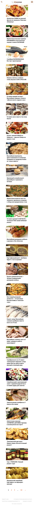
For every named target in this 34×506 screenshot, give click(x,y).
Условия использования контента (23, 499)
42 (21, 490)
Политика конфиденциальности (11, 501)
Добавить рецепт (27, 501)
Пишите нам (5, 499)
